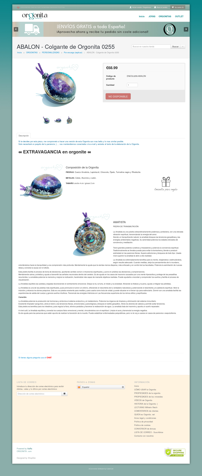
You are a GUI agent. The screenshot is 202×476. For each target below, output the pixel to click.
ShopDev (32, 457)
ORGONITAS (165, 16)
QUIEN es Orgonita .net (144, 414)
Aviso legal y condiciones (145, 418)
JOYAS (152, 16)
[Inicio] (35, 15)
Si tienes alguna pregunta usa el (35, 357)
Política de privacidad (143, 421)
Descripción (24, 135)
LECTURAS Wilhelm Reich (145, 407)
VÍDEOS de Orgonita (143, 400)
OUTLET (179, 16)
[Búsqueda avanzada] (182, 46)
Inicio (142, 16)
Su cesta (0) (179, 7)
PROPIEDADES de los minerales (148, 396)
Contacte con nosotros (144, 435)
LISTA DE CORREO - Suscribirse (148, 432)
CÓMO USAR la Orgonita (145, 389)
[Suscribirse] (64, 394)
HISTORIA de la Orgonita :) (146, 403)
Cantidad (110, 84)
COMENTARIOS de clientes (146, 410)
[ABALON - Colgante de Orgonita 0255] (58, 85)
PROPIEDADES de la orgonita (147, 393)
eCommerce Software (96, 469)
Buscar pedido (162, 7)
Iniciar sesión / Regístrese (141, 7)
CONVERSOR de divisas (145, 428)
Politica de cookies (142, 425)
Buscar (175, 46)
